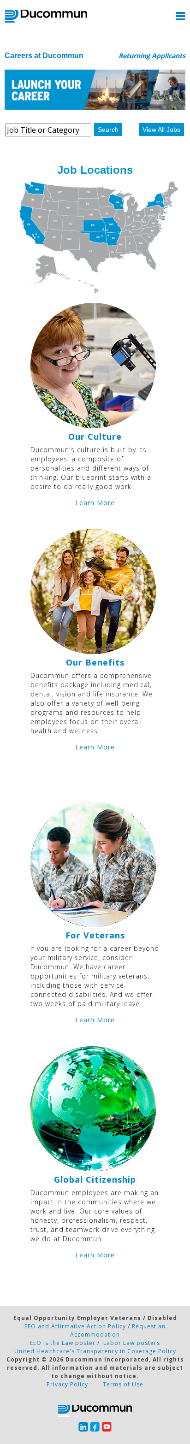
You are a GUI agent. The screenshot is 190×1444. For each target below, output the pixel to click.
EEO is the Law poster (62, 1343)
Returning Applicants (152, 55)
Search (108, 129)
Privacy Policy (67, 1384)
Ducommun (46, 16)
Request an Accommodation (118, 1330)
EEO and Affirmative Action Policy (75, 1326)
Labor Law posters (131, 1343)
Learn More (95, 502)
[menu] (180, 16)
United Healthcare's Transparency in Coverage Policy (95, 1351)
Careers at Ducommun (44, 55)
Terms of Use (123, 1384)
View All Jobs (161, 129)
